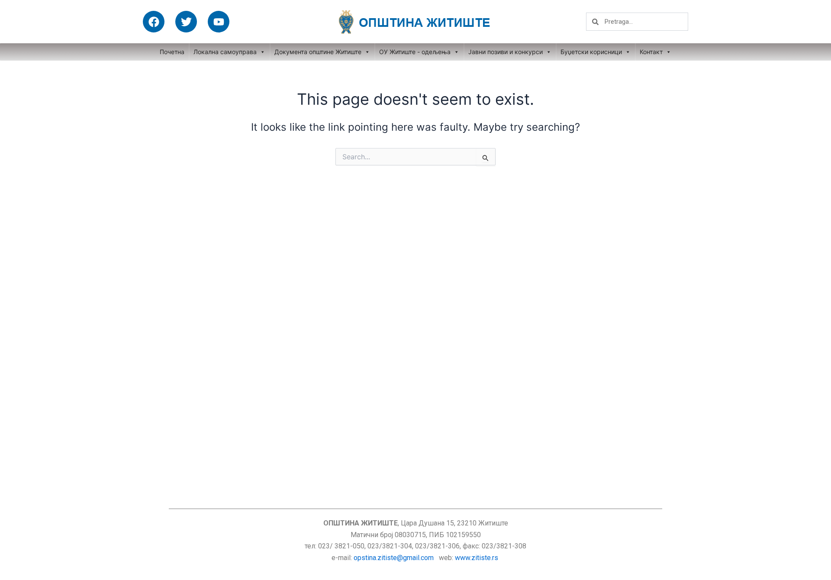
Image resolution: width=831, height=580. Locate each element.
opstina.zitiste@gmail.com (394, 558)
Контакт (651, 51)
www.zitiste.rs (477, 558)
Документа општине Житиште (317, 51)
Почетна (172, 51)
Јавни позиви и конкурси (505, 51)
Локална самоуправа (225, 51)
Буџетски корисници (591, 51)
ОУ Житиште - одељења (415, 51)
